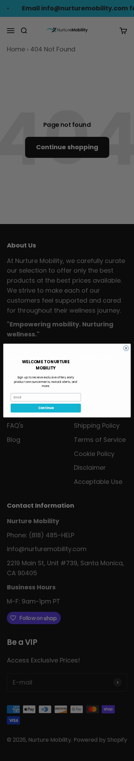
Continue (46, 408)
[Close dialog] (126, 348)
